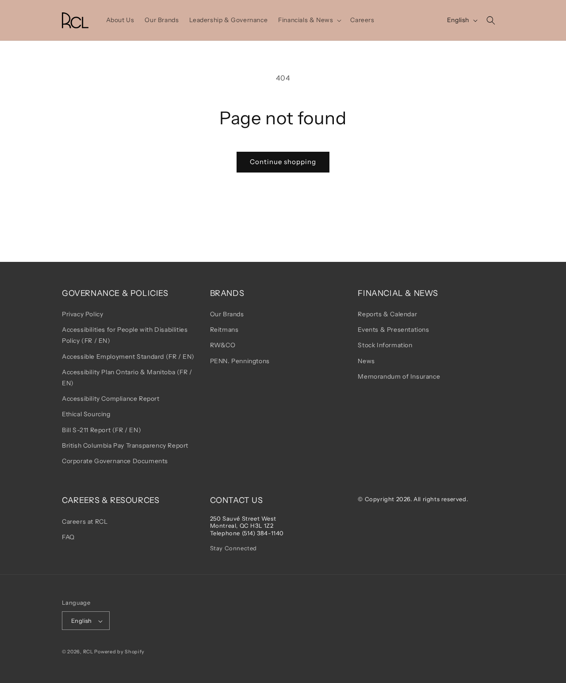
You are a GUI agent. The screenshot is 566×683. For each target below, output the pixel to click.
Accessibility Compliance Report (111, 399)
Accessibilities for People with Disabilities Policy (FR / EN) (124, 335)
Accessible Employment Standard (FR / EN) (128, 357)
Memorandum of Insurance (399, 376)
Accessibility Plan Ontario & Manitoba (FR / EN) (127, 377)
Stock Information (385, 345)
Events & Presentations (393, 330)
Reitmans (224, 330)
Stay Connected (233, 548)
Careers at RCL (84, 522)
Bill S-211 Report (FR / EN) (101, 430)
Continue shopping (283, 161)
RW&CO (223, 345)
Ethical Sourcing (86, 414)
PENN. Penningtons (240, 361)
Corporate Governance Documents (115, 461)
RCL (88, 652)
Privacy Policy (82, 314)
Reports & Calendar (387, 314)
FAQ (68, 537)
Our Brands (227, 314)
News (366, 361)
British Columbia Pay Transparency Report (125, 445)
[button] (309, 20)
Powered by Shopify (119, 652)
